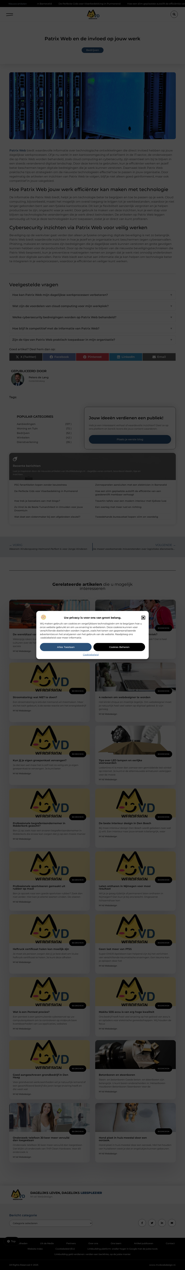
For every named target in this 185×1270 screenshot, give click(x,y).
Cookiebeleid (91, 654)
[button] (143, 618)
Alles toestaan (66, 647)
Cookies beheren (119, 647)
